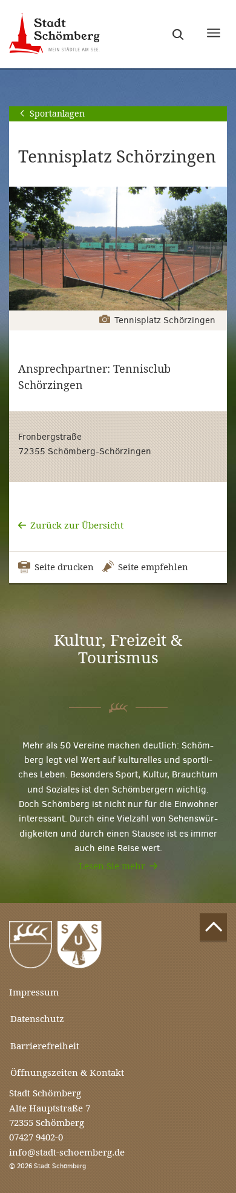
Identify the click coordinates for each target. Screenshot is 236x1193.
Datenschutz (37, 1018)
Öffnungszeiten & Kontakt (67, 1072)
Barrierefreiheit (44, 1046)
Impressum (34, 992)
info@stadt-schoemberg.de (67, 1152)
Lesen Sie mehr (112, 866)
